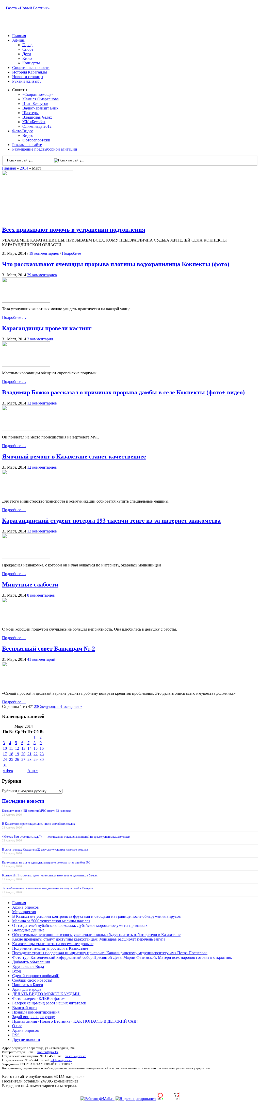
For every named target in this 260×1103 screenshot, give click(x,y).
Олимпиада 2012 (37, 126)
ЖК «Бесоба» (33, 122)
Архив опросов (25, 907)
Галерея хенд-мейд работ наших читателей (49, 1003)
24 (5, 759)
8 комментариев (41, 595)
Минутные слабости (30, 584)
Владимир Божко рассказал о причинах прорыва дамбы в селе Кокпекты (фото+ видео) (123, 392)
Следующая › (49, 706)
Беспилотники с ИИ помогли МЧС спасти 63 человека (36, 811)
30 (42, 759)
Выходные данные (28, 930)
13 (23, 748)
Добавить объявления (31, 962)
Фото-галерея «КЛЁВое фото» (38, 998)
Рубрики (9, 791)
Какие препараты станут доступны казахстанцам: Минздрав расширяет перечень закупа (88, 939)
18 (11, 754)
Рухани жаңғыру (26, 81)
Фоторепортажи (36, 140)
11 (11, 748)
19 (17, 754)
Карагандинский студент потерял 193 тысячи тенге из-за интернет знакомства (111, 520)
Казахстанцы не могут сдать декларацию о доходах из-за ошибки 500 (46, 862)
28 (29, 759)
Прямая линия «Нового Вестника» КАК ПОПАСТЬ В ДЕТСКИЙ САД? (75, 1021)
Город (27, 45)
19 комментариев (44, 253)
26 (17, 759)
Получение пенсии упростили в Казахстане (50, 948)
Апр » (32, 770)
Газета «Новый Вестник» (28, 8)
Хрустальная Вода (28, 966)
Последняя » (71, 706)
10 (5, 748)
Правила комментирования (35, 1012)
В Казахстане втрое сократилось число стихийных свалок (38, 823)
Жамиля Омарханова (40, 99)
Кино (27, 58)
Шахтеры (30, 113)
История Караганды (29, 72)
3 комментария (40, 339)
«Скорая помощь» (37, 94)
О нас (17, 1026)
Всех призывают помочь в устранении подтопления (73, 229)
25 (11, 759)
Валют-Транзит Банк (40, 108)
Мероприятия (24, 912)
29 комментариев (42, 275)
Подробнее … (14, 317)
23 (42, 754)
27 (23, 759)
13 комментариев (42, 531)
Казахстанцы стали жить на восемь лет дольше (52, 944)
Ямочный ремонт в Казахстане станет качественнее (74, 456)
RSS (16, 1035)
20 (23, 754)
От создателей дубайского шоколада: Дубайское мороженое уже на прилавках (80, 925)
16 (42, 748)
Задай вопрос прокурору (33, 1017)
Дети (26, 54)
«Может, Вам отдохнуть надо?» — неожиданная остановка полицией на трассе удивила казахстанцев (66, 836)
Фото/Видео (22, 131)
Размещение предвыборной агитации (44, 149)
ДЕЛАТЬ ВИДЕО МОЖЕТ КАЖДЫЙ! (46, 994)
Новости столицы (27, 77)
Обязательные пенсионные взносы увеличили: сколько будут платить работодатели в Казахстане (96, 934)
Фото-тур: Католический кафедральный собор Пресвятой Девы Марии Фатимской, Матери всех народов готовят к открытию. (122, 957)
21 (29, 754)
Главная (19, 35)
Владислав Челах (37, 117)
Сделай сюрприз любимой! (35, 975)
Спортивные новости (31, 67)
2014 (24, 168)
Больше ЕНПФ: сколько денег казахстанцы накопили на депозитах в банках (50, 875)
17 (5, 754)
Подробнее (71, 253)
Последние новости (23, 801)
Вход (16, 971)
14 (29, 748)
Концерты (31, 63)
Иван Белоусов (35, 103)
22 (36, 754)
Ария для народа (26, 989)
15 (36, 748)
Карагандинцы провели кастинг (47, 328)
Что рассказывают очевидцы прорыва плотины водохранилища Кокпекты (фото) (115, 264)
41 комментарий (41, 659)
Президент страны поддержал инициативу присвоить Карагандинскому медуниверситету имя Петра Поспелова (109, 953)
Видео (27, 135)
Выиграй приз (24, 1007)
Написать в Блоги (27, 985)
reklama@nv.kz (61, 1060)
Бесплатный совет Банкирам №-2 (48, 648)
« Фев (8, 770)
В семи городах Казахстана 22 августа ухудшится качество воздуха (45, 849)
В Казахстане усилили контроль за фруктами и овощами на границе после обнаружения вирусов (96, 916)
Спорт (27, 49)
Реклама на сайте (27, 144)
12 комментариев (42, 403)
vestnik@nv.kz (75, 1056)
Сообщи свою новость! (32, 980)
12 (17, 748)
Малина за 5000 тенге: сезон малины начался (51, 921)
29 (36, 759)
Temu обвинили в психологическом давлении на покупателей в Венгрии (47, 888)
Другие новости (26, 1039)
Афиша (18, 40)
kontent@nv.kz (47, 1052)
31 (5, 765)
